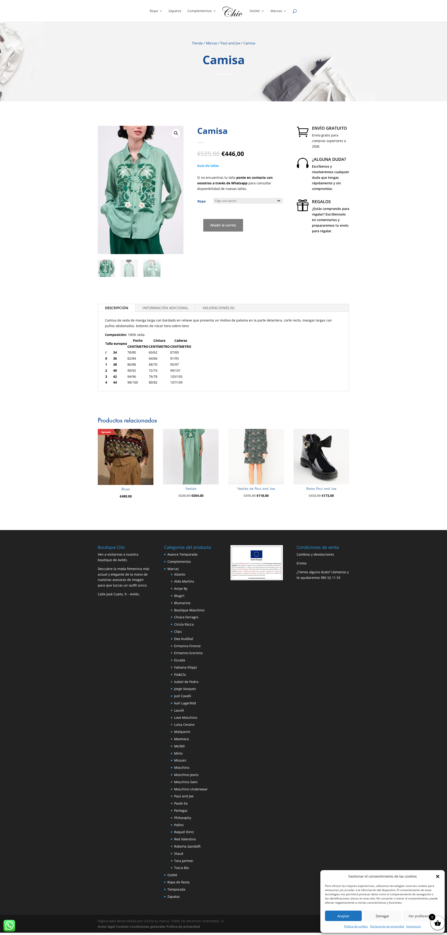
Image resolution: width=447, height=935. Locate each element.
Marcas (276, 11)
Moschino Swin (186, 782)
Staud (178, 853)
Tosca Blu (181, 867)
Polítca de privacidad (183, 926)
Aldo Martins (184, 581)
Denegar (382, 916)
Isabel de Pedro (186, 682)
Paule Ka (181, 803)
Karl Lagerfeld (185, 703)
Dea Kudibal (183, 639)
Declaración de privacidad (387, 926)
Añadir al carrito (223, 225)
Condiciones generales (148, 926)
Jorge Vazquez (185, 688)
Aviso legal (106, 926)
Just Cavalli (182, 696)
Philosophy (182, 818)
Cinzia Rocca (184, 624)
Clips (178, 631)
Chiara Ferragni (186, 617)
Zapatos (175, 11)
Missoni (180, 760)
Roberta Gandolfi (187, 846)
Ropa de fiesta (178, 882)
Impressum (413, 926)
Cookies (122, 926)
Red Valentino (185, 839)
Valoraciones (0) (218, 307)
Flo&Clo (180, 674)
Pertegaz (181, 810)
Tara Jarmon (183, 861)
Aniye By (180, 588)
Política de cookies (356, 926)
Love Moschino (185, 717)
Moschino (181, 767)
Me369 (179, 746)
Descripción (116, 307)
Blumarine (182, 603)
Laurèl (179, 710)
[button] (437, 876)
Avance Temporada (182, 554)
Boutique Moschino (189, 610)
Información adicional (165, 307)
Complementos (199, 11)
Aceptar (343, 916)
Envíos (302, 563)
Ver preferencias (422, 916)
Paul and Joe (230, 43)
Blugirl (179, 595)
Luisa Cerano (184, 724)
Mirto (178, 753)
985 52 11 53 (330, 577)
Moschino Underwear (191, 789)
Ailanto (179, 574)
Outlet (255, 11)
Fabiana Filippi (185, 667)
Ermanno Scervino (188, 653)
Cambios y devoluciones (315, 554)
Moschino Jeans (186, 775)
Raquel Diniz (184, 832)
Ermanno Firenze (187, 646)
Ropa (154, 11)
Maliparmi (182, 731)
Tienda (197, 43)
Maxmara (181, 739)
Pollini (179, 825)
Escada (179, 660)
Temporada (176, 889)
